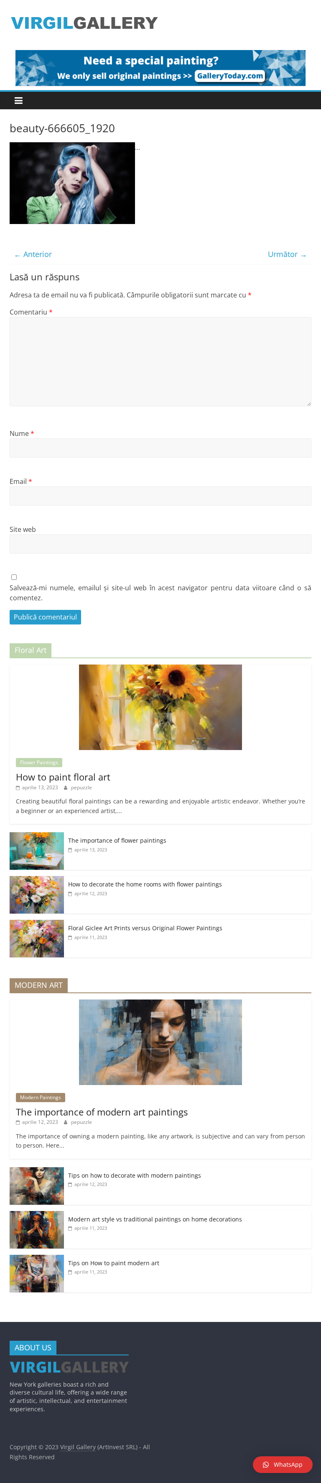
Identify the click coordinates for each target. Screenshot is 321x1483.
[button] (283, 1464)
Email (21, 481)
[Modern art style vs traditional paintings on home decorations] (37, 1215)
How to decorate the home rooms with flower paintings (145, 884)
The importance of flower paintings (117, 840)
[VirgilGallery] (69, 1366)
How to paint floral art (63, 776)
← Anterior (33, 254)
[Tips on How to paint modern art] (37, 1259)
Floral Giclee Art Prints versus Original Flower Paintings (145, 928)
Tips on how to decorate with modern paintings (134, 1175)
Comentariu (31, 312)
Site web (23, 529)
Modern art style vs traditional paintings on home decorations (155, 1219)
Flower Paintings (39, 762)
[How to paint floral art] (160, 669)
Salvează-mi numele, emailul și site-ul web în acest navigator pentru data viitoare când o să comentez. (160, 592)
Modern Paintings (40, 1097)
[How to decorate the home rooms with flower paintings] (37, 880)
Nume (22, 433)
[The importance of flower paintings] (37, 837)
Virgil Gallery (78, 1447)
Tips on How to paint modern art (113, 1263)
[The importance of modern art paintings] (160, 1004)
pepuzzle (81, 787)
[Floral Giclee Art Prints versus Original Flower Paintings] (37, 924)
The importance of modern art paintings (102, 1111)
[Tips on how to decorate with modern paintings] (37, 1172)
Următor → (287, 254)
